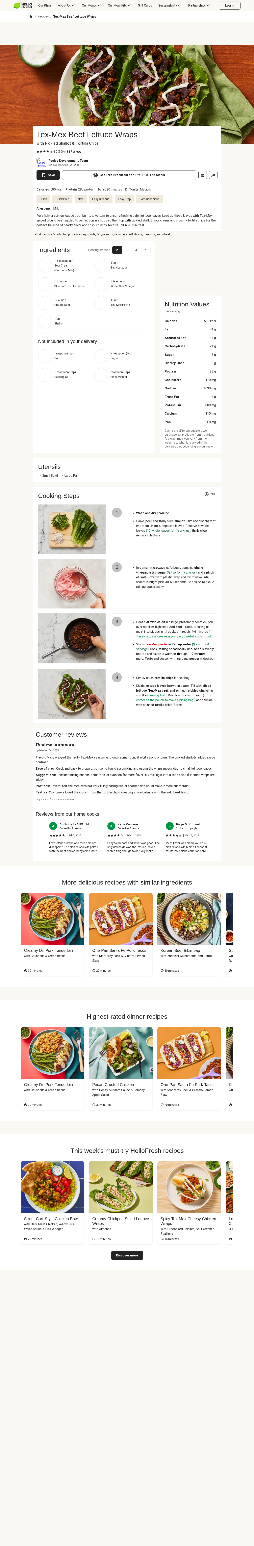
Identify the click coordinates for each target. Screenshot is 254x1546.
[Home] (30, 16)
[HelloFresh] (22, 6)
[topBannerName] (127, 33)
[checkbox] (38, 151)
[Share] (213, 175)
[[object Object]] (202, 175)
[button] (117, 250)
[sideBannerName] (190, 266)
